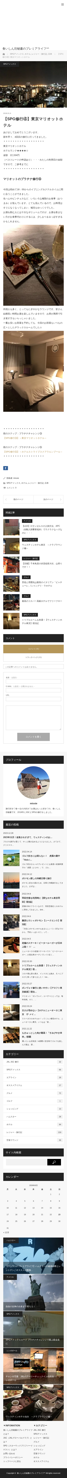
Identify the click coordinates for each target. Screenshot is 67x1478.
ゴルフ (33, 1101)
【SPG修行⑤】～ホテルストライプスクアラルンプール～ (33, 451)
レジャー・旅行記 (36, 483)
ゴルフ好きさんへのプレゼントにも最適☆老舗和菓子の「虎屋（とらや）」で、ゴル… (42, 866)
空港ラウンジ (34, 1140)
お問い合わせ (9, 1453)
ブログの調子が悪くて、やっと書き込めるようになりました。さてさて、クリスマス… (32, 843)
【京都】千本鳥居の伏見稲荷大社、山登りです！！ (42, 565)
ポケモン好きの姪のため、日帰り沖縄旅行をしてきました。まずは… (42, 884)
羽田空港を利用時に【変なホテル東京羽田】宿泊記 (41, 900)
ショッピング (34, 1109)
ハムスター (34, 1117)
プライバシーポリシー (13, 1457)
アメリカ (27, 521)
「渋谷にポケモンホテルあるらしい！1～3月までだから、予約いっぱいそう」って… (42, 930)
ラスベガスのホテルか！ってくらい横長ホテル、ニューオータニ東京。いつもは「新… (42, 1020)
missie (16, 478)
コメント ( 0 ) (33, 649)
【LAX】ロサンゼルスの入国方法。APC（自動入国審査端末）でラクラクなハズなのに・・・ (42, 529)
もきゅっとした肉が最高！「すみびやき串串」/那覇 (42, 1035)
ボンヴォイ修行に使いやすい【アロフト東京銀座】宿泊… (42, 990)
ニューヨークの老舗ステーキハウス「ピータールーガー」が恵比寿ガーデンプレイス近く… (42, 953)
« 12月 (6, 1232)
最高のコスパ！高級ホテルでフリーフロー (42, 601)
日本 (47, 483)
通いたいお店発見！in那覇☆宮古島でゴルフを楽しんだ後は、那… (42, 1043)
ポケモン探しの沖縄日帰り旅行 (37, 878)
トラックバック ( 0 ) (33, 657)
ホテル (24, 483)
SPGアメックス (9, 64)
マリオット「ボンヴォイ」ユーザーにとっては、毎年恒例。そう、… (42, 998)
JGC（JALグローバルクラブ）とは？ (17, 1440)
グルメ (26, 577)
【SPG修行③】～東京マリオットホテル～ (25, 438)
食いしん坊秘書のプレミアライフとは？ (18, 1432)
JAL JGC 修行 (34, 1062)
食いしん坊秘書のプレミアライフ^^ (31, 1473)
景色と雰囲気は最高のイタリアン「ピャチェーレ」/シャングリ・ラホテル (42, 584)
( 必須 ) (11, 677)
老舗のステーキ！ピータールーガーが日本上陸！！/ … (42, 945)
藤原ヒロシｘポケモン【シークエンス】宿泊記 (42, 922)
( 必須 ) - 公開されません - (20, 686)
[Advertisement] (28, 25)
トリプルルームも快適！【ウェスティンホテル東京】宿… (42, 967)
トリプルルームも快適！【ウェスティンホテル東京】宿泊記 (42, 621)
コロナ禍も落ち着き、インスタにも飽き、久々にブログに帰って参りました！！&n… (42, 975)
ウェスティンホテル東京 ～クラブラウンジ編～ (42, 546)
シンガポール (12, 1351)
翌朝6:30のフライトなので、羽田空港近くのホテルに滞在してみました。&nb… (42, 908)
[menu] (62, 4)
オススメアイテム (34, 1085)
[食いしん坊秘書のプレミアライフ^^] (28, 48)
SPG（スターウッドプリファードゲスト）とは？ (18, 1448)
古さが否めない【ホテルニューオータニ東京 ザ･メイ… (42, 1012)
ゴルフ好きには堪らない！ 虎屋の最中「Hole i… (41, 858)
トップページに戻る (12, 1461)
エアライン (34, 1077)
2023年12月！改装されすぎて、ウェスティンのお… (27, 837)
